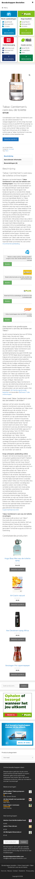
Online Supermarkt (23, 865)
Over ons (3, 871)
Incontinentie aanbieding (11, 244)
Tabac (6, 150)
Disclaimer (22, 871)
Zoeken (24, 686)
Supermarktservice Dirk (11, 510)
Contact (15, 871)
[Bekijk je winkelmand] (32, 2)
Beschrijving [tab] (8, 156)
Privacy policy (30, 871)
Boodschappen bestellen (9, 865)
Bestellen (7, 264)
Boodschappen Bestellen (13, 3)
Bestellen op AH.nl (10, 139)
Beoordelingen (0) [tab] (10, 163)
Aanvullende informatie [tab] (12, 159)
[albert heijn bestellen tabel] (17, 745)
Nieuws (9, 871)
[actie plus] (17, 717)
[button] (29, 75)
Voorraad (11, 149)
